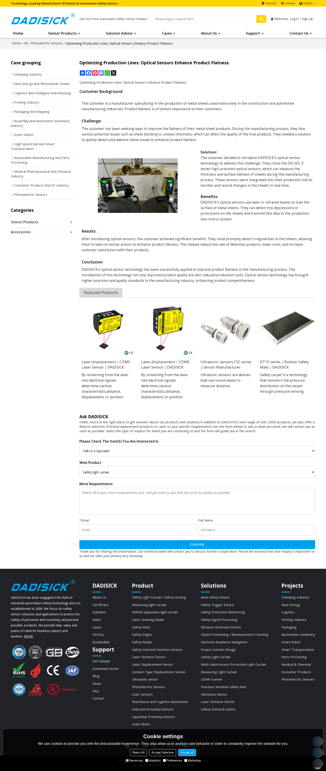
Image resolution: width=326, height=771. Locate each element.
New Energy (290, 604)
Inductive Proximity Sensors (153, 709)
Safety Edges (142, 634)
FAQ (95, 691)
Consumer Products (296, 672)
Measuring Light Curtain (219, 672)
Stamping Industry (295, 597)
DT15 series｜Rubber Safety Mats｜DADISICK (284, 364)
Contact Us (298, 33)
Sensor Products (62, 33)
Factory (98, 634)
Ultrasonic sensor (145, 679)
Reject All (138, 752)
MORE (28, 636)
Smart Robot (291, 642)
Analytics (155, 760)
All (25, 43)
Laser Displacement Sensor (152, 664)
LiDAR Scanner (212, 679)
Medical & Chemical (296, 664)
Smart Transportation (297, 649)
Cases (167, 33)
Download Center (105, 668)
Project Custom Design (218, 649)
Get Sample (101, 661)
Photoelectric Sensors (46, 43)
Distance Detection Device (221, 627)
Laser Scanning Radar (148, 619)
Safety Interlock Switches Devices (157, 649)
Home (18, 33)
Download (270, 3)
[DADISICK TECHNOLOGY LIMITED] (43, 18)
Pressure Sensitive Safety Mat (223, 687)
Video (96, 619)
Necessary (136, 760)
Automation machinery (298, 634)
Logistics (288, 612)
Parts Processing (294, 657)
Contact (98, 698)
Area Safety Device (215, 597)
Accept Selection (163, 752)
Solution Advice (119, 33)
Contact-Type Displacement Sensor (159, 672)
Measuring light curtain (149, 604)
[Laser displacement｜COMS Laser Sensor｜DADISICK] (108, 328)
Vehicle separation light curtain (155, 612)
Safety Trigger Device (217, 604)
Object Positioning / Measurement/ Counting (234, 634)
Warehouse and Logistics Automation (160, 701)
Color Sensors (142, 694)
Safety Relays (142, 642)
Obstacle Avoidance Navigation (224, 642)
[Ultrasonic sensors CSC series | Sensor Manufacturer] (226, 328)
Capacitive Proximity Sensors (153, 716)
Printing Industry (293, 619)
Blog (95, 676)
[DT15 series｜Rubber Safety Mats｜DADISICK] (286, 328)
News (96, 683)
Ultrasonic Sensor (214, 694)
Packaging (289, 627)
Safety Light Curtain (215, 657)
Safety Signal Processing (219, 619)
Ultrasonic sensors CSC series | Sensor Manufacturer (225, 364)
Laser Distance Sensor (149, 657)
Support (253, 33)
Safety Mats (141, 627)
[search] (261, 19)
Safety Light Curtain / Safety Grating (159, 597)
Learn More (141, 724)
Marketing (194, 760)
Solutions (99, 612)
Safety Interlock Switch (218, 709)
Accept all (187, 752)
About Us (209, 33)
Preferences (174, 760)
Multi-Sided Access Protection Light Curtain (233, 664)
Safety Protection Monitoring (223, 612)
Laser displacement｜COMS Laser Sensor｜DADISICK (106, 364)
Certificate (290, 3)
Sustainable (101, 642)
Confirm (197, 544)
